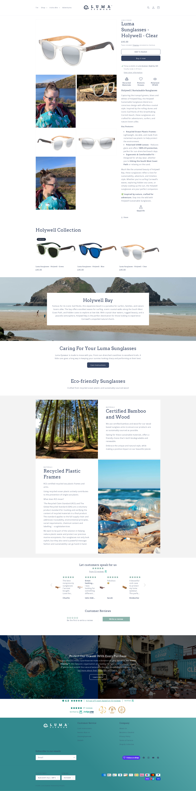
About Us (123, 728)
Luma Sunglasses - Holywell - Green (50, 266)
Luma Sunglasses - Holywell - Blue (90, 266)
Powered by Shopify (58, 786)
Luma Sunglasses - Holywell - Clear (133, 266)
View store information (133, 72)
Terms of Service (126, 740)
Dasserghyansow (84, 736)
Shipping (136, 45)
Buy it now (141, 58)
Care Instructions (98, 365)
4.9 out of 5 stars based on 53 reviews (103, 700)
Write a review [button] (116, 619)
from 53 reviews (96, 571)
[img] (98, 568)
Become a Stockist (126, 732)
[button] (44, 7)
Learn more (98, 677)
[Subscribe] (73, 757)
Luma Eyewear (46, 786)
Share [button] (126, 217)
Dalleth (80, 740)
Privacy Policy (124, 736)
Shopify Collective (126, 744)
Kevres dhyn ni (83, 732)
